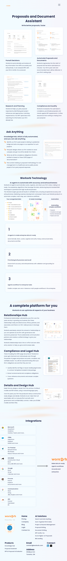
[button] (59, 5)
